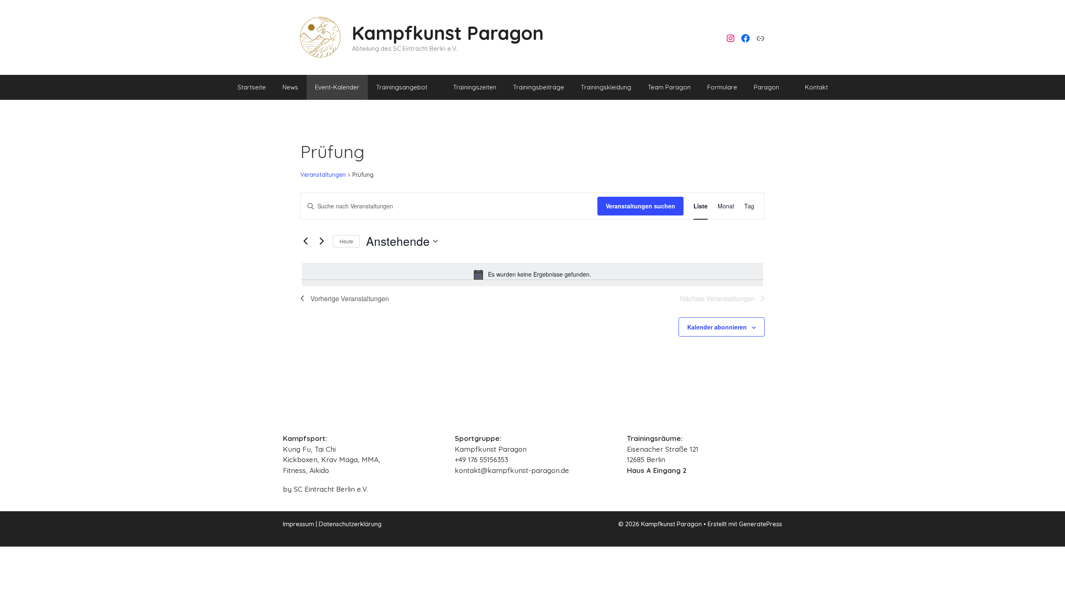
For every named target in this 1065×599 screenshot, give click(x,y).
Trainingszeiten (474, 87)
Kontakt (816, 87)
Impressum (298, 524)
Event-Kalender (337, 87)
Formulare (722, 87)
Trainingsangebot (401, 87)
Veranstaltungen (323, 174)
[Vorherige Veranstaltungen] (305, 241)
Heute (346, 241)
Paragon (766, 87)
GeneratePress (760, 524)
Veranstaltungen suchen (640, 206)
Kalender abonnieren (717, 327)
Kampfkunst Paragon (448, 33)
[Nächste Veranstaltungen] (322, 241)
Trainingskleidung (606, 87)
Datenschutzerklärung (350, 524)
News (290, 87)
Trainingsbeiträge (538, 87)
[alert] (532, 274)
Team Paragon (669, 87)
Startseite (252, 87)
